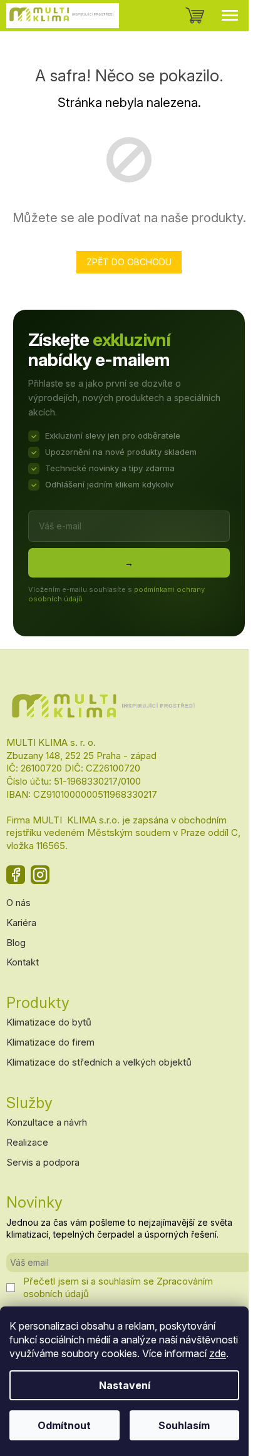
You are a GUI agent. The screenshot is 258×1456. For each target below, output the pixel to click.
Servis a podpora (43, 1162)
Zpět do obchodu (129, 262)
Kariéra (21, 923)
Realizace (27, 1142)
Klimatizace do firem (50, 1042)
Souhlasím (184, 1425)
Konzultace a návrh (46, 1122)
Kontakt (22, 962)
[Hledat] (164, 15)
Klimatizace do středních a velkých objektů (99, 1062)
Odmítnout (64, 1425)
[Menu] (229, 15)
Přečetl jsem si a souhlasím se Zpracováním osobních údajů (118, 1287)
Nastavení (124, 1385)
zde (217, 1353)
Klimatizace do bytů (48, 1022)
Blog (16, 943)
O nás (18, 903)
